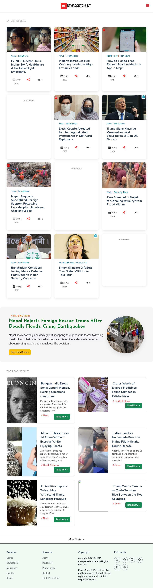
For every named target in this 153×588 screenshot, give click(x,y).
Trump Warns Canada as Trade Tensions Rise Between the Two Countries (127, 492)
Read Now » (62, 416)
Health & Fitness (66, 262)
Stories (10, 558)
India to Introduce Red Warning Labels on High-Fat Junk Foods (76, 64)
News (13, 56)
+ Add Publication (50, 578)
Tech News (125, 56)
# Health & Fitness (121, 401)
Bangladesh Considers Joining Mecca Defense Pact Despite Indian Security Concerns (26, 273)
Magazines (12, 568)
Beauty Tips (81, 262)
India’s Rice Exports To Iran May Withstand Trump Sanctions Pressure (53, 492)
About (45, 558)
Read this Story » (20, 352)
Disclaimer (47, 563)
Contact (46, 573)
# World (117, 503)
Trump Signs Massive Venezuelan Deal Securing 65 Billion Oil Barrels (122, 134)
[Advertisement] (36, 125)
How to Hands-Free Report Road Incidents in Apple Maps (124, 64)
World (109, 192)
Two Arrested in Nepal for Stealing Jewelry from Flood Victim (124, 201)
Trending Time (121, 192)
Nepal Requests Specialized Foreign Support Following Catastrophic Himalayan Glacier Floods (28, 203)
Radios (10, 578)
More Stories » (76, 539)
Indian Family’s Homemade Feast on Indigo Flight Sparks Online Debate (126, 439)
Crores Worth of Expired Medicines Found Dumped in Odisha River (124, 390)
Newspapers (12, 563)
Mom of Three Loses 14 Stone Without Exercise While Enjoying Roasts (54, 439)
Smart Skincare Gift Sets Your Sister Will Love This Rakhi (75, 271)
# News (45, 415)
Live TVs (10, 573)
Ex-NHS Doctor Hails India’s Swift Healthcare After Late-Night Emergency (27, 66)
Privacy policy (48, 568)
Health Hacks (72, 56)
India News (23, 56)
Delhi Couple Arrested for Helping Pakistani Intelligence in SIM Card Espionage (75, 134)
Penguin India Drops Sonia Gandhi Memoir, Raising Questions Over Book (55, 390)
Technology (112, 56)
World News (71, 123)
